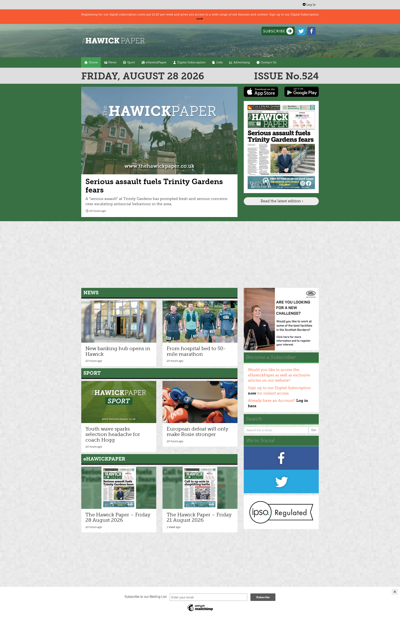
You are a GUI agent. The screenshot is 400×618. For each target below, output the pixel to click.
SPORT (92, 373)
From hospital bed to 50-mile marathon (196, 351)
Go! (313, 430)
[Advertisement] (200, 254)
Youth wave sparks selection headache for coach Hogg (112, 434)
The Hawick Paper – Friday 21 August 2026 (199, 517)
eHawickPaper (155, 62)
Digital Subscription (190, 62)
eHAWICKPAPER (104, 459)
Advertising (241, 62)
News (112, 62)
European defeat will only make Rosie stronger (197, 431)
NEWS (91, 293)
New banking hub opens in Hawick (117, 351)
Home (93, 62)
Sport (130, 62)
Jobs (219, 62)
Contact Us (268, 62)
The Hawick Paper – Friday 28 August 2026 (117, 517)
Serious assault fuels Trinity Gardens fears (154, 185)
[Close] (395, 592)
